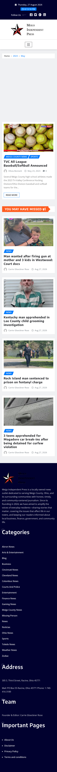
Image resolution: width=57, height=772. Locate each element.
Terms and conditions (15, 757)
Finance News (9, 598)
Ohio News (7, 632)
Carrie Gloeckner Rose (18, 269)
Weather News (9, 650)
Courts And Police (11, 586)
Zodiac (5, 655)
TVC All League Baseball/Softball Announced (25, 163)
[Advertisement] (28, 88)
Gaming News (9, 604)
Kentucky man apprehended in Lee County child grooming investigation (27, 321)
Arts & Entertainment (12, 552)
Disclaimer (9, 745)
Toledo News (8, 644)
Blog (4, 558)
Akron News (8, 546)
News (5, 621)
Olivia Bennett (15, 171)
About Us (9, 739)
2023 (15, 56)
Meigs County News (12, 609)
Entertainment (9, 592)
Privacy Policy (11, 751)
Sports (5, 638)
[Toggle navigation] (28, 44)
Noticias (6, 627)
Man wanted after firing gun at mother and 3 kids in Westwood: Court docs (28, 260)
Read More (11, 195)
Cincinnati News (10, 569)
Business (6, 564)
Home (7, 56)
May (23, 56)
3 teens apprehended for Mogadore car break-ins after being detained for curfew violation (26, 441)
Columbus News (10, 581)
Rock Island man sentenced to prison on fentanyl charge (26, 380)
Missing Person (9, 615)
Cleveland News (10, 575)
